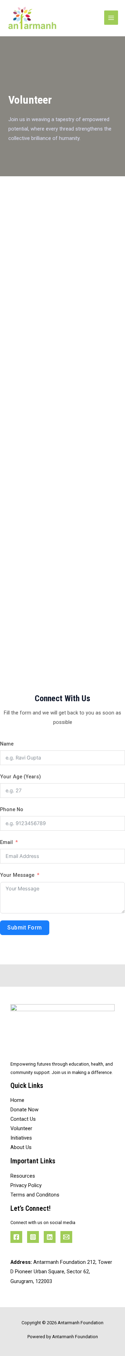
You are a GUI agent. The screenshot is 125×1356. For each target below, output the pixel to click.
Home (17, 1100)
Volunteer (21, 1128)
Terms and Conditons (34, 1195)
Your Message (17, 875)
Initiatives (21, 1138)
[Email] (66, 1237)
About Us (21, 1147)
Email (6, 842)
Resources (22, 1176)
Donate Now (24, 1109)
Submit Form (24, 927)
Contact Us (23, 1119)
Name (7, 744)
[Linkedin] (50, 1237)
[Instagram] (33, 1237)
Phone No (11, 809)
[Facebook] (16, 1237)
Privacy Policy (26, 1185)
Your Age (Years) (20, 776)
